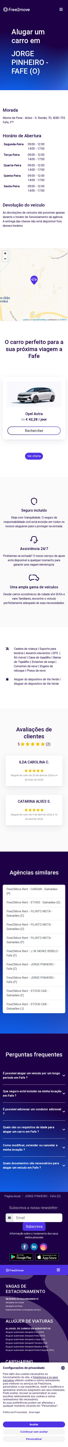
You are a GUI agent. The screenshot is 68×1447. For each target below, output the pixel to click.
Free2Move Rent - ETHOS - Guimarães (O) (33, 902)
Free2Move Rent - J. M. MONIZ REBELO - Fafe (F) (33, 953)
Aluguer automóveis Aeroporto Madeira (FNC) (27, 1347)
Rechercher (34, 431)
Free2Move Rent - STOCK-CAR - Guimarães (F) (27, 993)
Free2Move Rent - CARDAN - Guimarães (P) (32, 891)
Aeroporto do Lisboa (15, 1302)
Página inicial (12, 1196)
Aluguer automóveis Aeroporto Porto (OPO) (25, 1336)
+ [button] (5, 253)
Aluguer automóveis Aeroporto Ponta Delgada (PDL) (30, 1350)
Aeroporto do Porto (14, 1306)
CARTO (63, 319)
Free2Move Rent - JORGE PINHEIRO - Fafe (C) (31, 966)
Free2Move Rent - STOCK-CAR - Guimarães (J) (27, 1006)
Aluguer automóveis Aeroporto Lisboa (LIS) (25, 1339)
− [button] (5, 259)
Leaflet (26, 319)
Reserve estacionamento (22, 1299)
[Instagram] (43, 1246)
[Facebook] (24, 1246)
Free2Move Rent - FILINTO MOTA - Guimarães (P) (29, 940)
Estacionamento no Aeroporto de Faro (23, 1310)
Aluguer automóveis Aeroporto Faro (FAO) (25, 1332)
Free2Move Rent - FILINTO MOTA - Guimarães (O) (29, 927)
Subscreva (34, 1226)
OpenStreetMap (39, 319)
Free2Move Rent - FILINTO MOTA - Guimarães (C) (29, 913)
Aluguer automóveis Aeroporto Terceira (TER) (26, 1343)
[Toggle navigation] (61, 9)
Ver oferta (34, 456)
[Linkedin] (34, 1246)
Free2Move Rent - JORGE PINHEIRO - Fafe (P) (31, 980)
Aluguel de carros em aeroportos (28, 1328)
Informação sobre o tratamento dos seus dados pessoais (34, 1235)
